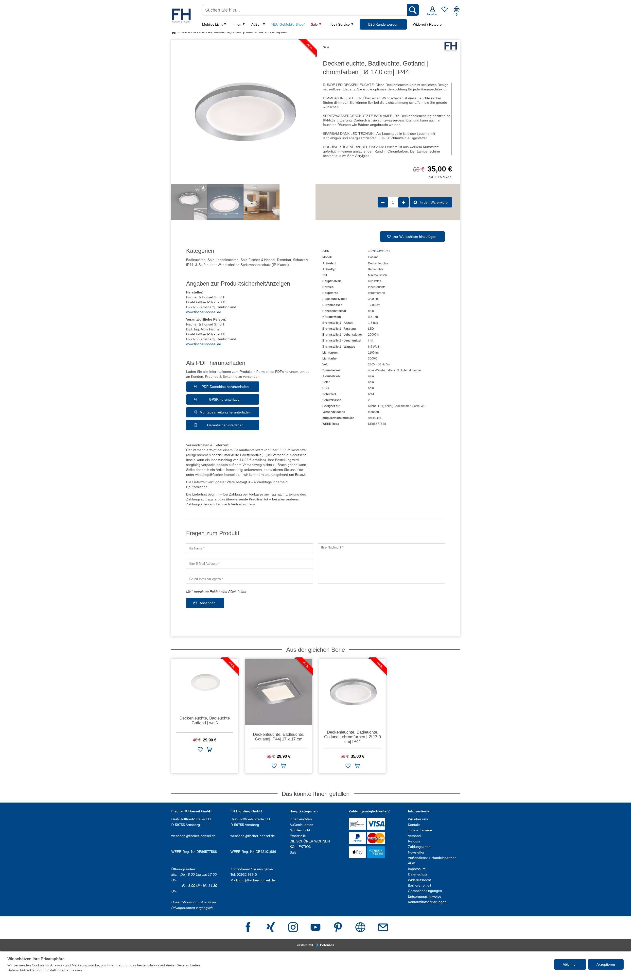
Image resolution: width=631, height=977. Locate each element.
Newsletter (416, 852)
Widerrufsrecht (419, 880)
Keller (388, 406)
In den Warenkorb (434, 202)
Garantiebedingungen (425, 891)
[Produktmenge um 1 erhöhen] (403, 202)
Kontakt (414, 825)
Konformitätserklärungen (427, 902)
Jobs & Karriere (420, 830)
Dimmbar (284, 260)
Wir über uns (418, 819)
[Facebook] (248, 927)
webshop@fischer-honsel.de (193, 836)
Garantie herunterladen (225, 425)
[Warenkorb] (457, 11)
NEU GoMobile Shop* (288, 24)
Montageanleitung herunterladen (225, 412)
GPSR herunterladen (225, 399)
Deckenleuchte (378, 263)
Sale (314, 24)
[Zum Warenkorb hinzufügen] (209, 750)
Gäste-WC (419, 406)
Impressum (416, 869)
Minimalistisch (377, 275)
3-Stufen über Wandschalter (217, 265)
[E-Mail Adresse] (383, 927)
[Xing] (271, 927)
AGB (411, 863)
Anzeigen (278, 283)
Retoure (414, 841)
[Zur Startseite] (173, 32)
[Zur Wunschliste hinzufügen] (200, 750)
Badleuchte (375, 269)
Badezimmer (402, 406)
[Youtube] (315, 927)
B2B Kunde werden (383, 24)
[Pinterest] (338, 927)
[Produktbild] (243, 112)
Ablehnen (570, 964)
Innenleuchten (227, 260)
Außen (256, 24)
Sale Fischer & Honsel (258, 260)
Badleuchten (196, 260)
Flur (380, 406)
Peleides (327, 945)
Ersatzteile (298, 836)
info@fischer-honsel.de (257, 880)
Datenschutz (417, 874)
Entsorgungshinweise (424, 896)
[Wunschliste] (444, 11)
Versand (414, 836)
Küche (372, 406)
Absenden (207, 603)
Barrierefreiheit (419, 885)
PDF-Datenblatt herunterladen (225, 387)
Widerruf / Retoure (427, 24)
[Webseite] (360, 927)
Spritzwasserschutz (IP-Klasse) (265, 265)
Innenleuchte (377, 287)
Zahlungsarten (419, 847)
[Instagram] (293, 927)
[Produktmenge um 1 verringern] (383, 202)
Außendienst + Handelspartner (432, 858)
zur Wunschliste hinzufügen (414, 237)
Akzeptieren (605, 964)
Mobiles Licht (212, 24)
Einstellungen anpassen (63, 970)
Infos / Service (339, 24)
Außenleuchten (301, 825)
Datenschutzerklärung (24, 970)
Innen (236, 24)
